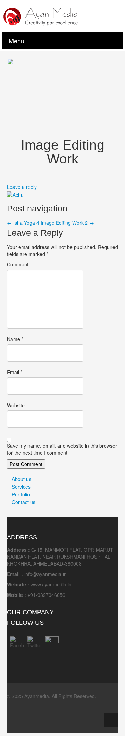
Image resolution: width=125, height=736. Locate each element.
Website (16, 405)
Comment (17, 264)
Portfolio (21, 494)
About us (21, 478)
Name (15, 339)
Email (14, 372)
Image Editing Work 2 (67, 222)
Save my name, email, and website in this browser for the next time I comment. (62, 449)
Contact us (23, 501)
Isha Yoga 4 (23, 222)
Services (21, 486)
